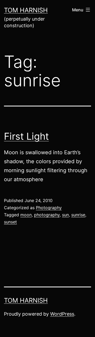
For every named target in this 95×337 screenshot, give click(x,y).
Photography (49, 207)
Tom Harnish (26, 10)
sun (65, 214)
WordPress (62, 314)
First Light (26, 136)
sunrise (78, 214)
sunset (10, 221)
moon (26, 214)
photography (47, 214)
